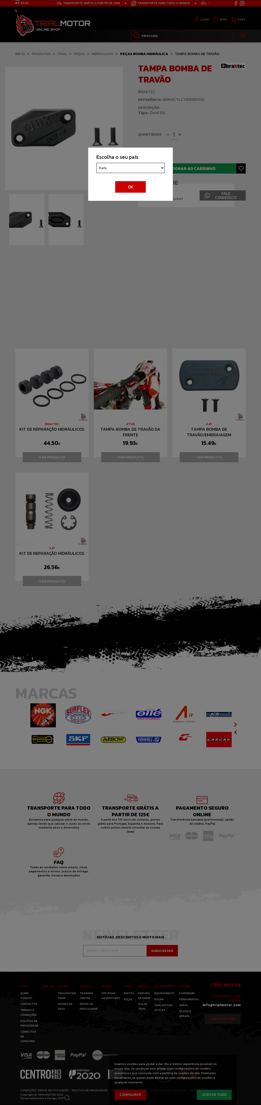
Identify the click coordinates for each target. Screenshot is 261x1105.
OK (130, 187)
